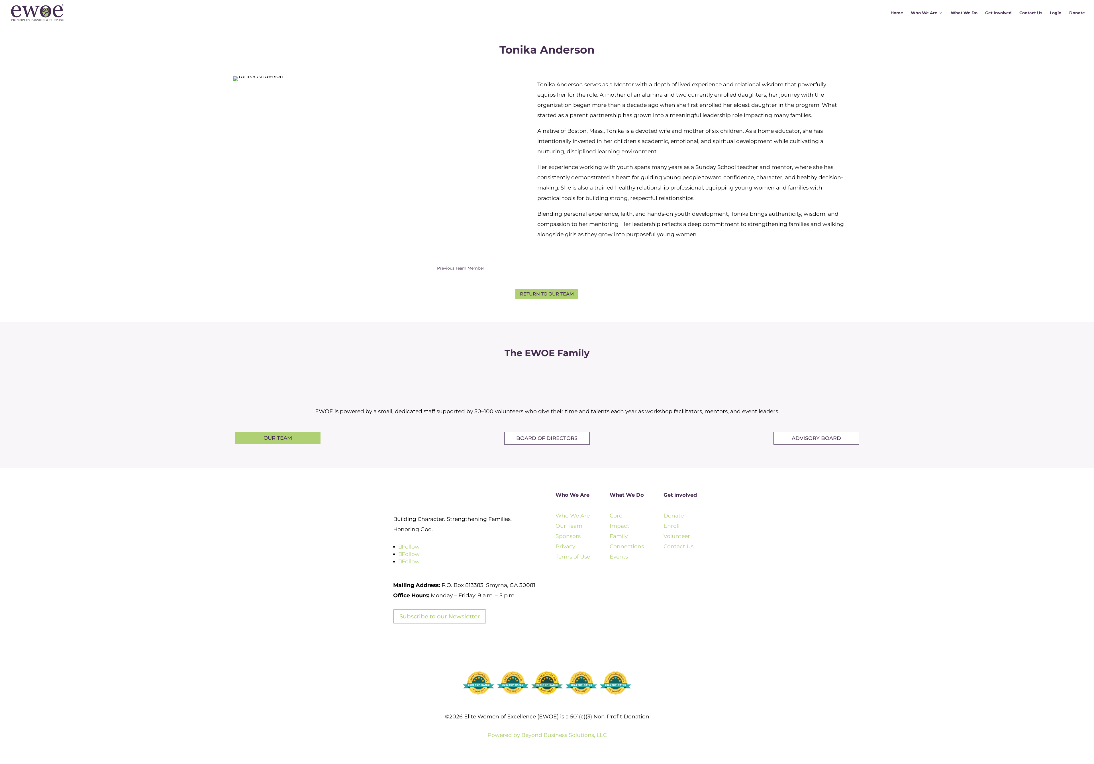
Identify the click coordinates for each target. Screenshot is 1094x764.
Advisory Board (816, 438)
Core (616, 515)
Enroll (671, 526)
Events (619, 556)
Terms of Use (573, 556)
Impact (619, 526)
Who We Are (924, 13)
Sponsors (568, 536)
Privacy (565, 546)
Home (897, 13)
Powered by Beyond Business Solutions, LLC (547, 735)
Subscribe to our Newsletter (439, 616)
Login (1056, 13)
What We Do (964, 13)
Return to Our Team (547, 294)
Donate (1077, 13)
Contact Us (1030, 13)
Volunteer (677, 536)
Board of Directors (546, 438)
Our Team (278, 438)
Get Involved (998, 13)
